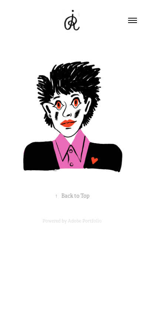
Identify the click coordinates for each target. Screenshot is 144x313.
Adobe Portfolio (85, 221)
